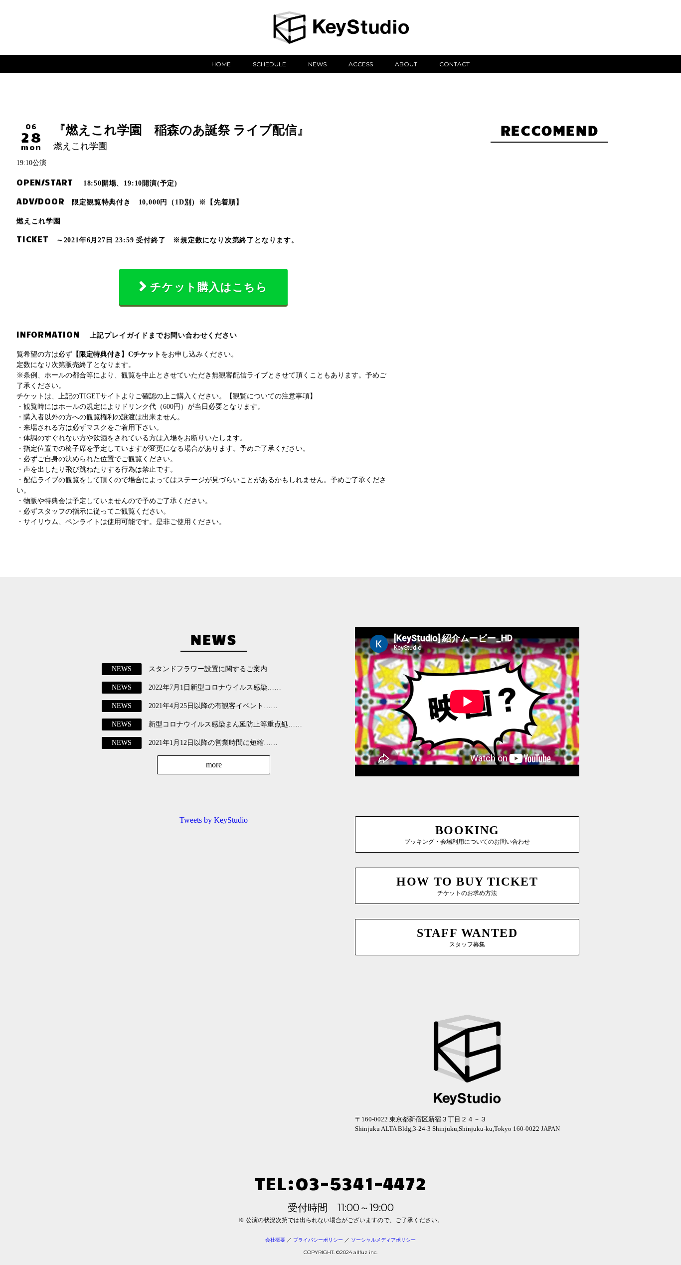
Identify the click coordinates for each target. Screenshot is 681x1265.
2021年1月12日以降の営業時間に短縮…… (213, 742)
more (214, 764)
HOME (221, 64)
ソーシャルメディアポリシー (383, 1240)
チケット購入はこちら (209, 287)
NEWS (317, 64)
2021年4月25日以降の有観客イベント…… (213, 706)
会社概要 (275, 1240)
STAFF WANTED (467, 937)
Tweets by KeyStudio (213, 820)
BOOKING (467, 834)
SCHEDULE (269, 64)
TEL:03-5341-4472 (340, 1182)
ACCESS (360, 64)
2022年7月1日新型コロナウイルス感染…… (215, 687)
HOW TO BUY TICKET (467, 886)
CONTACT (454, 64)
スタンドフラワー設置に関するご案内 (208, 669)
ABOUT (406, 64)
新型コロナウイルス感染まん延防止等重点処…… (225, 724)
